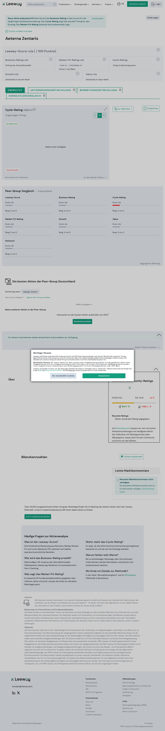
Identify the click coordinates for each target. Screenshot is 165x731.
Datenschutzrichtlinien (53, 370)
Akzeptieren (104, 375)
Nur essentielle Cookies (63, 375)
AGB (39, 370)
